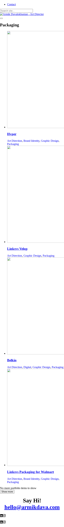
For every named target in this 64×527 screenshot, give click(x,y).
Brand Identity (31, 140)
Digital (27, 367)
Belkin (12, 360)
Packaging (13, 144)
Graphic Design (50, 140)
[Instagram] (4, 516)
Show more (7, 491)
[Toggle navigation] (1, 18)
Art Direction (14, 140)
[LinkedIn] (1, 516)
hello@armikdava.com (32, 507)
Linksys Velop (17, 249)
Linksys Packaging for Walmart (30, 472)
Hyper (11, 134)
